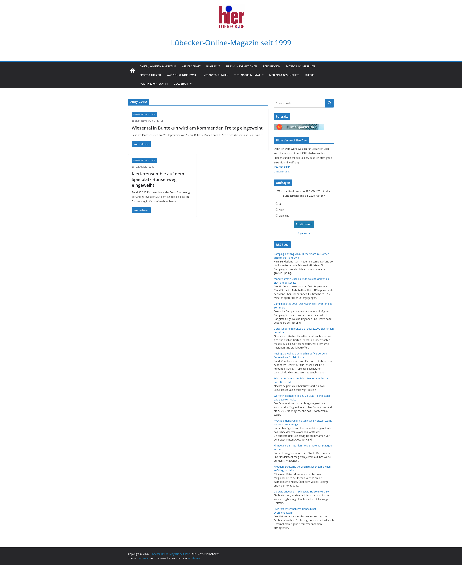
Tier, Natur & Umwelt (248, 75)
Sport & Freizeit (150, 75)
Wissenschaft (191, 66)
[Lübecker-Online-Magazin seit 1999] (132, 70)
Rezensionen (271, 66)
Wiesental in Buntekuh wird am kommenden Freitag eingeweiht (197, 128)
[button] (190, 83)
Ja (280, 203)
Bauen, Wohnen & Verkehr (158, 66)
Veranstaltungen (216, 75)
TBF (161, 120)
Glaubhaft (181, 83)
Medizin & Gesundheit (284, 75)
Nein (281, 209)
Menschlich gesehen (300, 66)
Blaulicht (213, 66)
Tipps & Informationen (241, 66)
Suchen (329, 103)
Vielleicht (284, 215)
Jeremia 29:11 (282, 167)
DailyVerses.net (281, 171)
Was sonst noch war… (182, 75)
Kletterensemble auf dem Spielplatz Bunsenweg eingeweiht (158, 179)
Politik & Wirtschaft (154, 83)
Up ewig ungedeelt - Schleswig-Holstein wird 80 (301, 491)
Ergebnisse (304, 233)
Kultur (309, 75)
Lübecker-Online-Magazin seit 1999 (231, 42)
